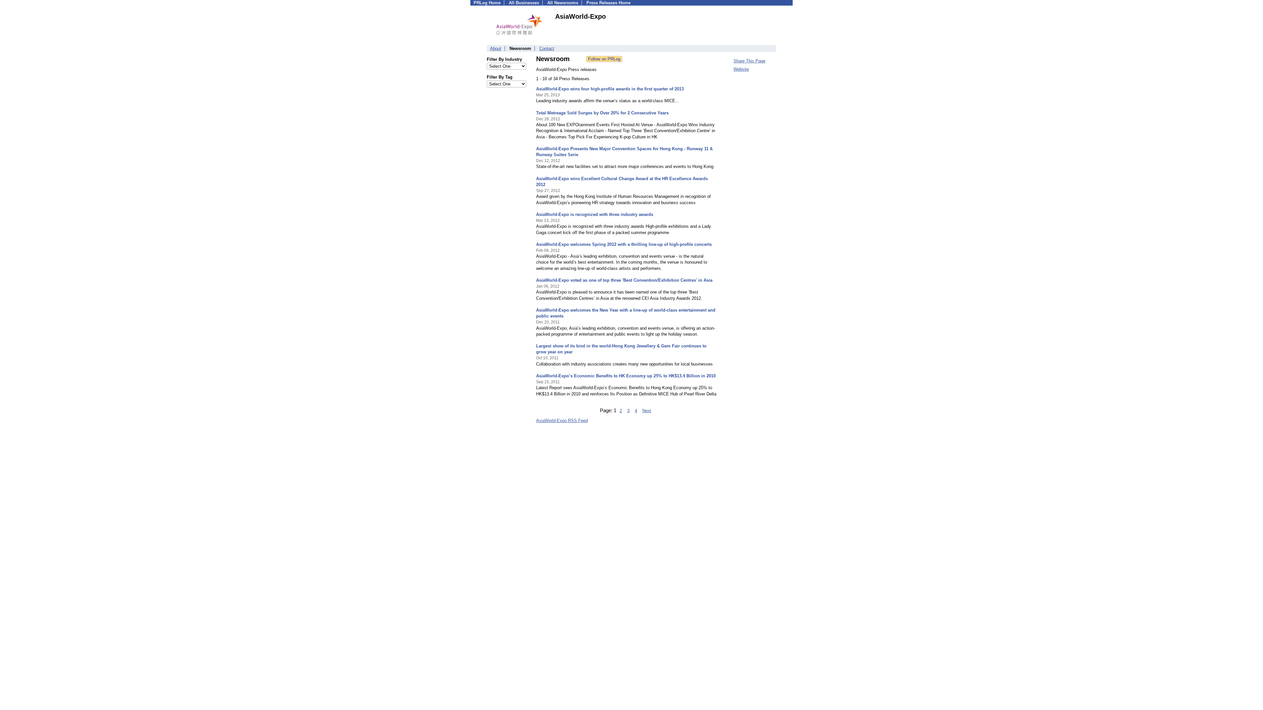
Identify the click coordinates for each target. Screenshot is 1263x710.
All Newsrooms (562, 2)
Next (646, 410)
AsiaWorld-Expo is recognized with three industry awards (594, 214)
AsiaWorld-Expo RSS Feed (562, 420)
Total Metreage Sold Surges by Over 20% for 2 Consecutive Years (602, 112)
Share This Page (749, 61)
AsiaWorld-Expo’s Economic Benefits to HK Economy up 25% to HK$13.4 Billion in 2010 (626, 375)
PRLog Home (487, 2)
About (495, 48)
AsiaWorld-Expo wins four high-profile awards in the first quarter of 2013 (610, 88)
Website (741, 69)
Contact (546, 48)
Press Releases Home (608, 2)
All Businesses (524, 2)
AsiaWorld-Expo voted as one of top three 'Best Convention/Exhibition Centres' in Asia (624, 280)
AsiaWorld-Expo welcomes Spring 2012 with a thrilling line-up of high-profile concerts (624, 244)
